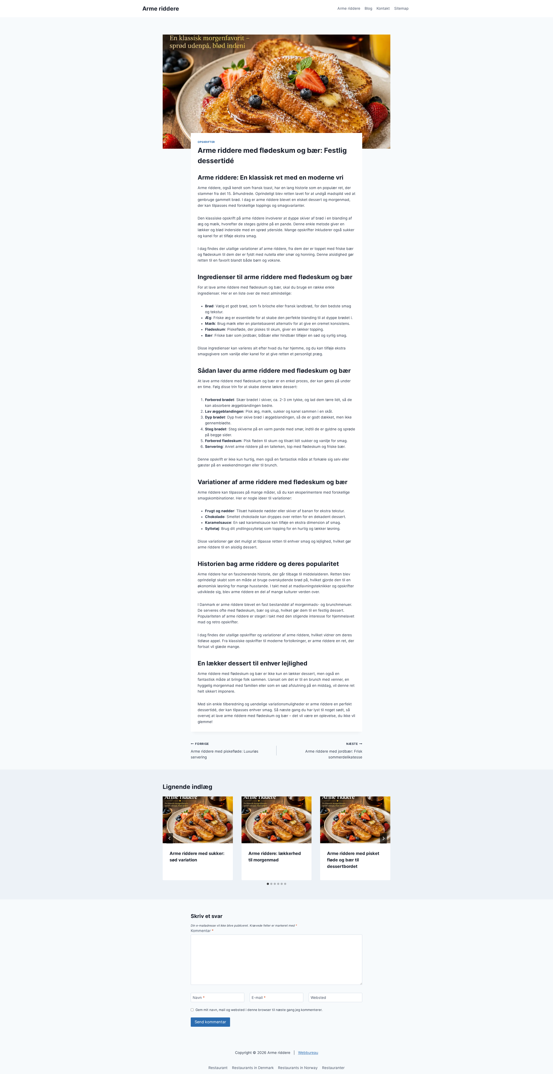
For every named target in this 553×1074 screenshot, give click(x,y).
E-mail (259, 997)
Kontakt (383, 8)
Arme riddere (348, 8)
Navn (199, 997)
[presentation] (198, 819)
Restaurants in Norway (298, 1068)
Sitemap (401, 8)
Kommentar (202, 931)
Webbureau (308, 1052)
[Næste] (383, 838)
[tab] (268, 884)
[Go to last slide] (169, 838)
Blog (368, 8)
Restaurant (217, 1068)
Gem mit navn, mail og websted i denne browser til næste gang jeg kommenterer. (259, 1010)
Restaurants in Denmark (253, 1068)
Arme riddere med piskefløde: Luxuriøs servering (224, 750)
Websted (318, 997)
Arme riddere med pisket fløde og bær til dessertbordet (353, 860)
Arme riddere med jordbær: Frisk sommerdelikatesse (333, 750)
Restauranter (333, 1068)
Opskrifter (206, 142)
